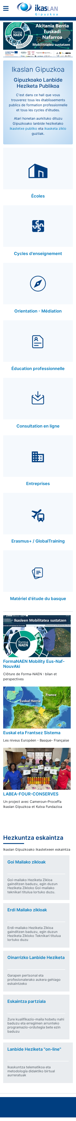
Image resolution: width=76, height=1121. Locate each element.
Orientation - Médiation (38, 311)
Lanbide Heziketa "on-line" (34, 1049)
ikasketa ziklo (55, 128)
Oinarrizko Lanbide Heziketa (36, 957)
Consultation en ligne (38, 426)
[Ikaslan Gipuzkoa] (38, 9)
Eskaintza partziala (26, 1001)
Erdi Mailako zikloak (27, 909)
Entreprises (38, 483)
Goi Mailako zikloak (26, 862)
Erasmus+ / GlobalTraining (38, 541)
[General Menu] (7, 9)
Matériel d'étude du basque (38, 598)
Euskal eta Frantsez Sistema (31, 732)
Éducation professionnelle (38, 368)
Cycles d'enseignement (38, 253)
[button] (6, 39)
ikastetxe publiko (23, 128)
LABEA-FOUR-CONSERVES (30, 794)
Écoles (38, 196)
